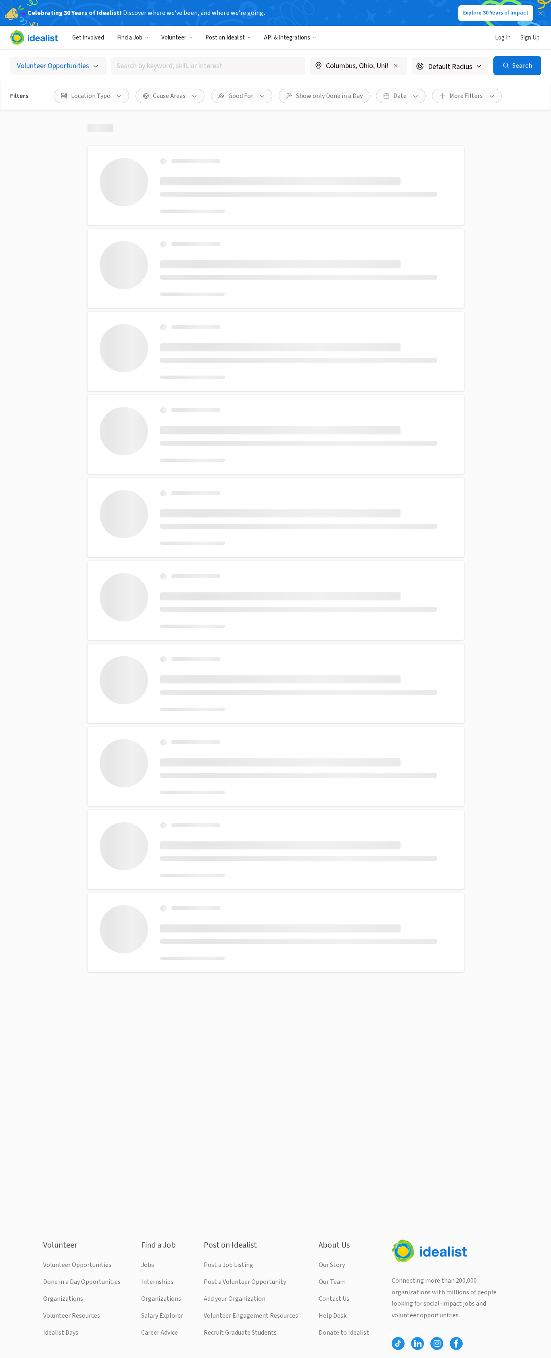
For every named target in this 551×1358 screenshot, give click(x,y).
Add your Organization (234, 1298)
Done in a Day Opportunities (82, 1281)
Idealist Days (60, 1332)
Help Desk (332, 1315)
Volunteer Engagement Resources (251, 1315)
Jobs (147, 1264)
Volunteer (173, 37)
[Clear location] (396, 65)
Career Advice (159, 1332)
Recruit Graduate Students (240, 1332)
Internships (157, 1281)
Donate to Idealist (344, 1332)
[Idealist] (34, 37)
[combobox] (208, 66)
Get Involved (88, 37)
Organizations (63, 1298)
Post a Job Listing (228, 1264)
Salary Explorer (162, 1315)
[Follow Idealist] (398, 1343)
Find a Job (129, 37)
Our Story (332, 1264)
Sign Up (530, 37)
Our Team (332, 1281)
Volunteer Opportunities (77, 1264)
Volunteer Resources (71, 1315)
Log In (503, 37)
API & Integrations (287, 37)
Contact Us (334, 1298)
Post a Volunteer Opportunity (245, 1281)
